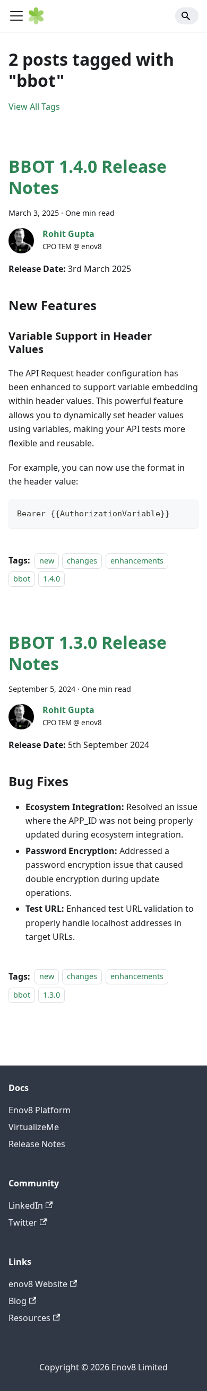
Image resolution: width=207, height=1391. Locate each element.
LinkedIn (25, 1205)
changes (82, 561)
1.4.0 (51, 579)
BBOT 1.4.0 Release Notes (87, 177)
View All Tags (34, 106)
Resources (29, 1318)
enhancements (136, 561)
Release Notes (36, 1144)
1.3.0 (51, 995)
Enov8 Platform (39, 1110)
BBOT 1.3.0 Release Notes (87, 653)
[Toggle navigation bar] (16, 16)
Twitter (22, 1222)
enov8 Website (37, 1284)
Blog (17, 1301)
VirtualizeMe (33, 1127)
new (46, 561)
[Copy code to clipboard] (185, 512)
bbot (21, 579)
